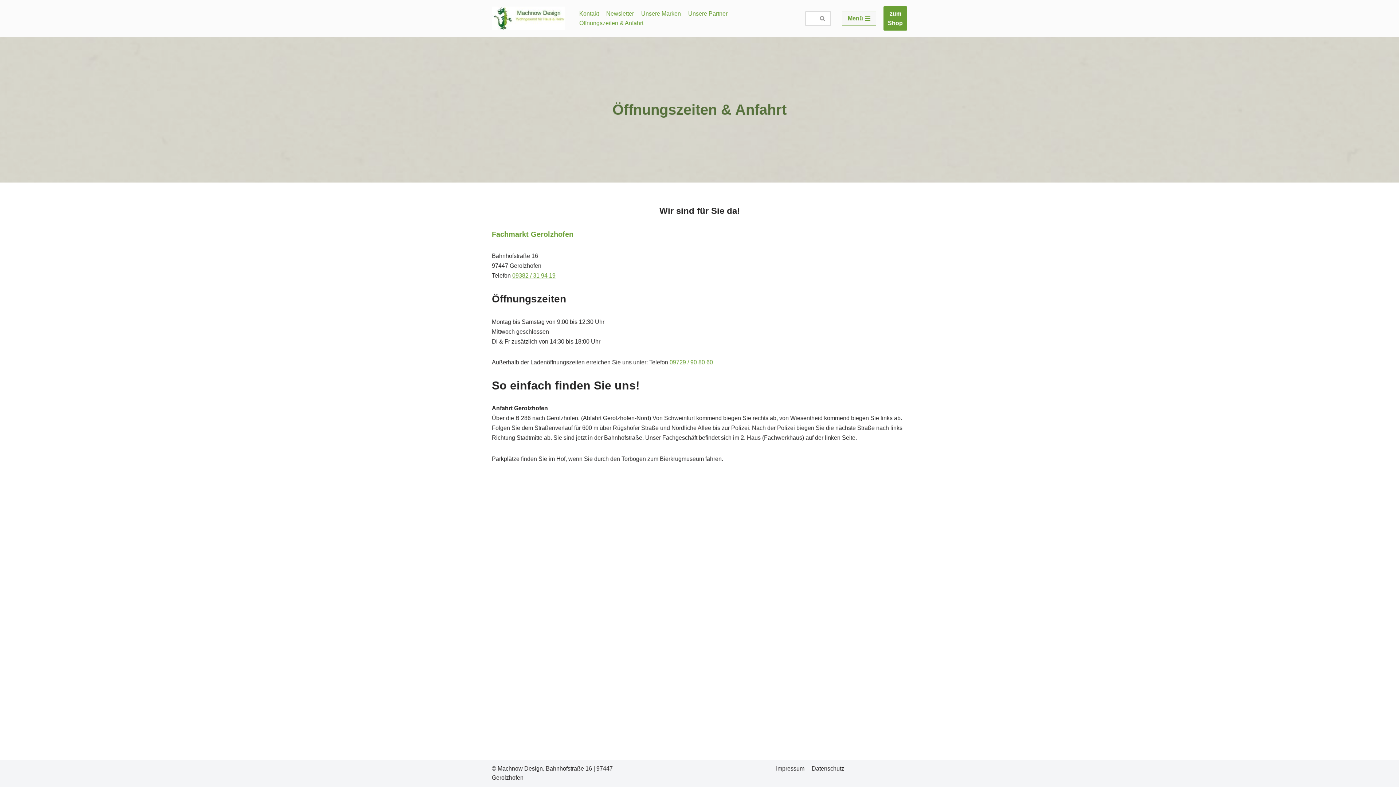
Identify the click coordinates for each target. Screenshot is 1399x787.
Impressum (790, 769)
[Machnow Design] (530, 18)
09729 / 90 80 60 (691, 362)
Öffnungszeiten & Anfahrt (611, 23)
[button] (822, 18)
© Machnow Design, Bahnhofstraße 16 (542, 769)
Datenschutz (828, 769)
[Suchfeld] (823, 18)
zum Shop (895, 18)
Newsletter (620, 14)
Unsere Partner (708, 14)
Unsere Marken (661, 14)
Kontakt (589, 14)
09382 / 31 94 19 (534, 276)
